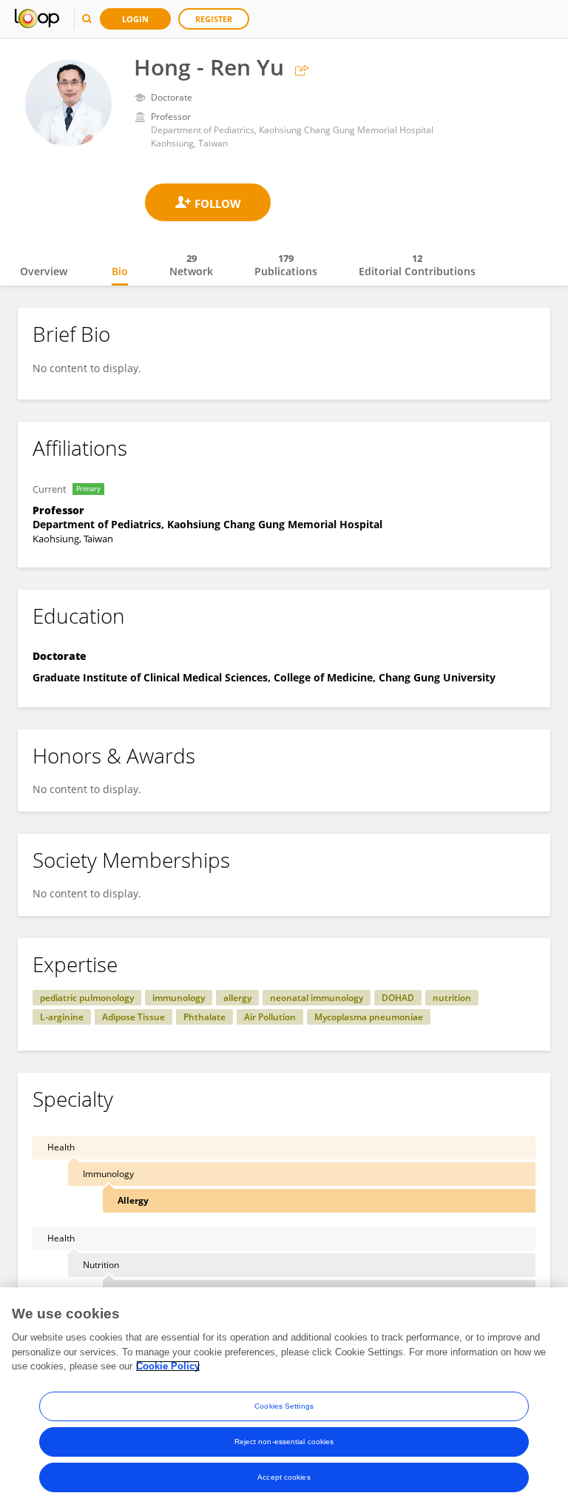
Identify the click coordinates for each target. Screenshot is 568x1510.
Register (213, 18)
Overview (43, 271)
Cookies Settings (284, 1406)
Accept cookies (283, 1477)
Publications (285, 265)
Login (135, 18)
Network (191, 265)
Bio (120, 271)
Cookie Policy (168, 1366)
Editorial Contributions (417, 265)
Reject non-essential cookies (284, 1441)
